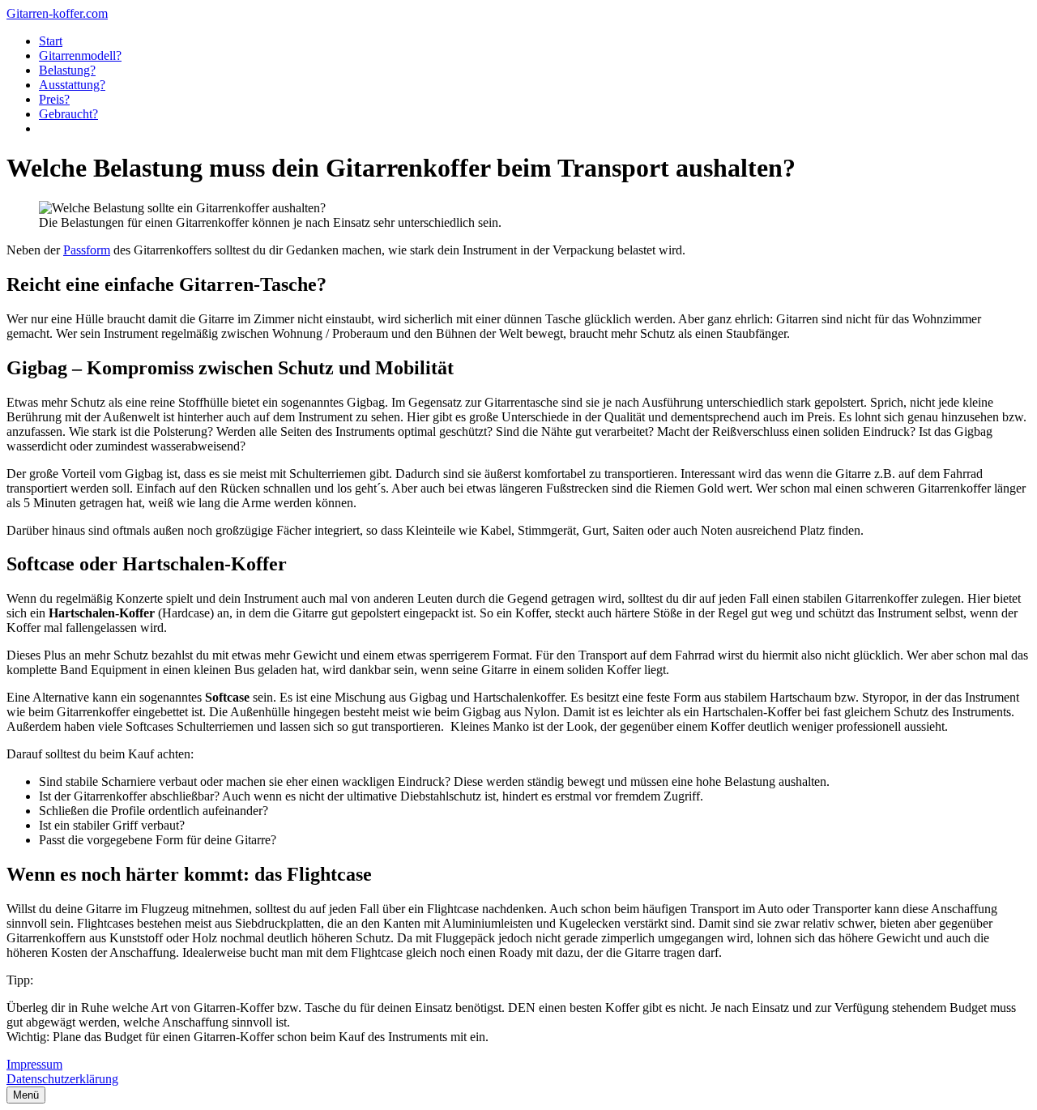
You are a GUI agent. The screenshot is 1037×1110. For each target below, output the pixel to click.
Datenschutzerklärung (62, 1079)
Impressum (34, 1064)
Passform (86, 250)
